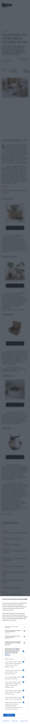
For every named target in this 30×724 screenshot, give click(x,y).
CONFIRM (9, 715)
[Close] (26, 599)
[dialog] (15, 660)
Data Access (15, 721)
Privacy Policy (24, 721)
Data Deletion (5, 721)
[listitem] (15, 627)
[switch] (24, 631)
